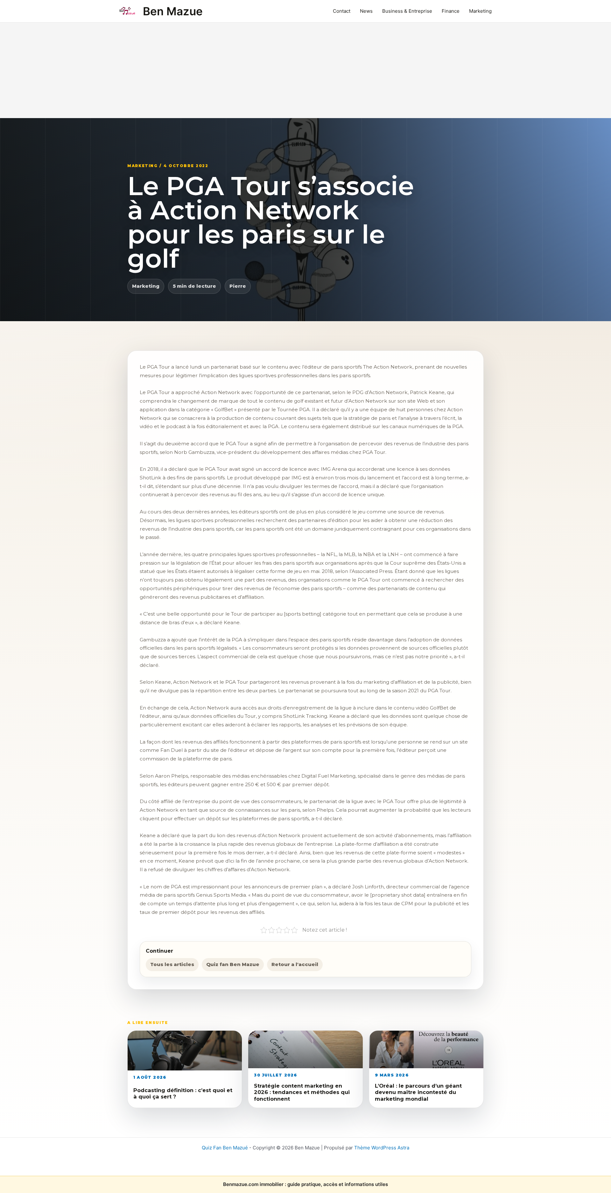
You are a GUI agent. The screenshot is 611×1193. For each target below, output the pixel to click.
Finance (451, 11)
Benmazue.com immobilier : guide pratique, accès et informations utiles (305, 1184)
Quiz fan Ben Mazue (232, 964)
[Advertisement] (305, 70)
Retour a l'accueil (294, 964)
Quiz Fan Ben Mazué (225, 1148)
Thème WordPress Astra (381, 1148)
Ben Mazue (173, 11)
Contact (341, 11)
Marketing (480, 11)
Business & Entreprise (407, 11)
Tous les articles (172, 964)
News (366, 11)
